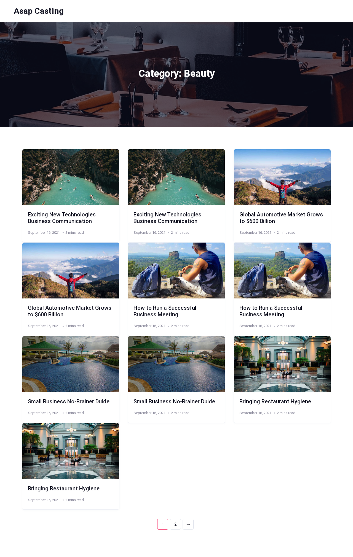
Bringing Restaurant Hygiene (275, 401)
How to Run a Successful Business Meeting (164, 311)
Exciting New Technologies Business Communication (62, 217)
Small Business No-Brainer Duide (68, 401)
